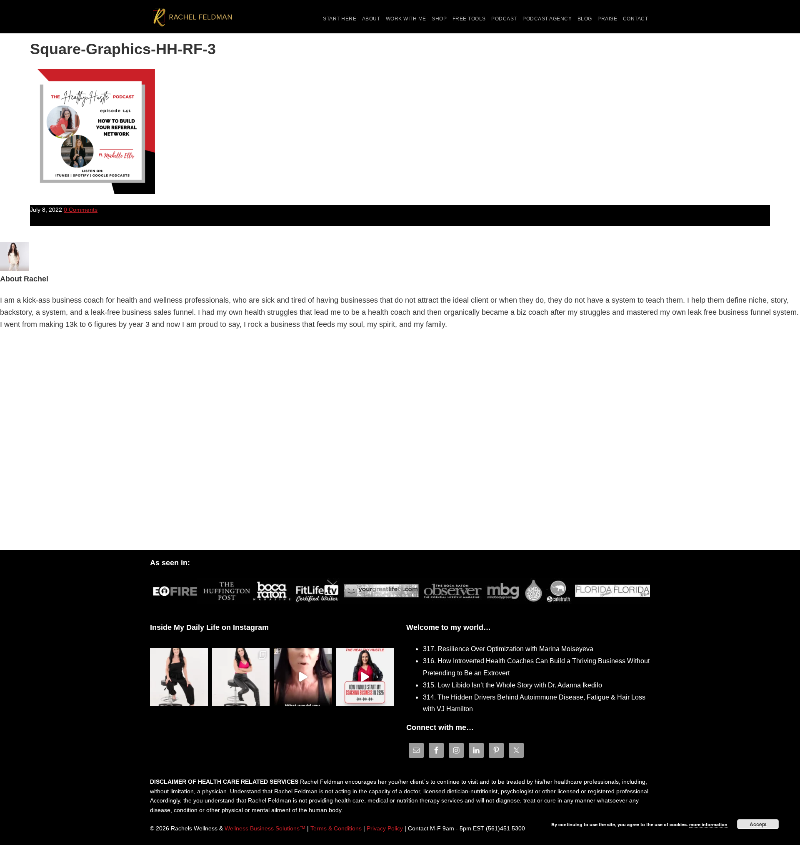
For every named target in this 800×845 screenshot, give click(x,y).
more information (708, 824)
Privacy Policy (385, 828)
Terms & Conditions (336, 828)
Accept (758, 824)
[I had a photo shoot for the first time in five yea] (241, 677)
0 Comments (81, 209)
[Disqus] (400, 442)
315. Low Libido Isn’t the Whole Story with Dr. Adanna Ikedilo (512, 685)
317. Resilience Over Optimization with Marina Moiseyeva (508, 648)
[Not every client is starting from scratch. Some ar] (303, 677)
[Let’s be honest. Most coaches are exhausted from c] (179, 677)
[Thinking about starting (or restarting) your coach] (365, 677)
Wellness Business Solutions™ (265, 828)
